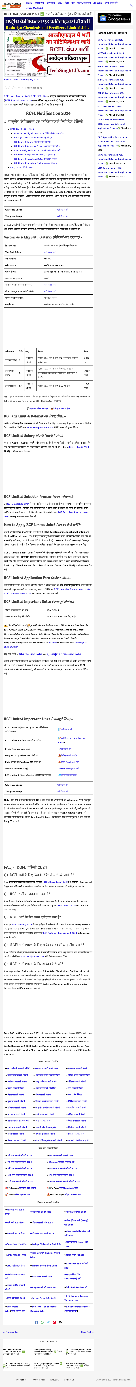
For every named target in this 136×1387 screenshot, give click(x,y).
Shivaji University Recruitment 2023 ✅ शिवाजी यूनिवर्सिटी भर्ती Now (48, 1351)
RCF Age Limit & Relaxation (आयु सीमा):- (33, 137)
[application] (44, 8)
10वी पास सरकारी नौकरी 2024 (20, 1175)
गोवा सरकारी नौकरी (43, 1094)
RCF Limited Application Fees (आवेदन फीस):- (35, 154)
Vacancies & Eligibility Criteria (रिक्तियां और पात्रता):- (39, 133)
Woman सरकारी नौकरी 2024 (44, 1265)
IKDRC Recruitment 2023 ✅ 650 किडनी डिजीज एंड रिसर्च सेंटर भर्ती (16, 1365)
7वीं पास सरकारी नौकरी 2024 (19, 1162)
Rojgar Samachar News (78, 1306)
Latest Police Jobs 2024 (44, 1298)
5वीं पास (10, 1155)
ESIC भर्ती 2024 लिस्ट (16, 1265)
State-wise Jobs (31, 654)
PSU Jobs (36, 1306)
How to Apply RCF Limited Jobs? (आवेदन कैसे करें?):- (38, 150)
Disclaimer (21, 1379)
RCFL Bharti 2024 (79, 446)
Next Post (87, 1332)
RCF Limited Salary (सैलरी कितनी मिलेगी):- (33, 141)
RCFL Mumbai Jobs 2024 (17, 593)
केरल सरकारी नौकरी (43, 1120)
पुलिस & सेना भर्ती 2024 (76, 1211)
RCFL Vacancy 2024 (18, 503)
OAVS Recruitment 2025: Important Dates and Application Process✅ (114, 159)
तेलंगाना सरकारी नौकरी (17, 1140)
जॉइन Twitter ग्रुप (73, 1194)
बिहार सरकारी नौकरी (16, 1094)
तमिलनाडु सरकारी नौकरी (45, 1133)
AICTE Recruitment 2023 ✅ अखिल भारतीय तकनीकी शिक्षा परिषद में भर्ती (79, 1351)
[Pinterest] (54, 1322)
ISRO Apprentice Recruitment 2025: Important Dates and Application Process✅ (112, 141)
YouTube (52, 642)
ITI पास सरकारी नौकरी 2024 (61, 1155)
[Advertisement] (48, 329)
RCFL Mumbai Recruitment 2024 (72, 589)
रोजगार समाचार (71, 1311)
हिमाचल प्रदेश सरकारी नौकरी (47, 1101)
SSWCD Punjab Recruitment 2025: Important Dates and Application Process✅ (111, 123)
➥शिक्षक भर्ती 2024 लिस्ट (40, 1211)
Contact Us (69, 1379)
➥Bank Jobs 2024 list (16, 1244)
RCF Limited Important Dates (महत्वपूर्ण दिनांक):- (36, 159)
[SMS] (60, 1322)
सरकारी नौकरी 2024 (23, 1155)
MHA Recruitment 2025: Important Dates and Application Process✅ (114, 172)
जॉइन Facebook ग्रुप (70, 762)
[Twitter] (48, 1322)
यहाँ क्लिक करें (62, 209)
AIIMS (35, 1276)
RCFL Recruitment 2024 (18, 100)
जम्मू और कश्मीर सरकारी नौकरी (47, 1107)
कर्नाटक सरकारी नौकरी (44, 1114)
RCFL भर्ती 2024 (39, 96)
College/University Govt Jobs (46, 1244)
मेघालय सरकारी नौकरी (77, 1120)
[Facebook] (36, 1322)
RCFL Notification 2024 (17, 96)
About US (54, 1379)
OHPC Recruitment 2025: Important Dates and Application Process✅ (114, 44)
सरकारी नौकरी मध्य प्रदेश (45, 1127)
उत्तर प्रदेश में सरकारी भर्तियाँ (18, 1068)
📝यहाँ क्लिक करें (65, 729)
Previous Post (11, 1332)
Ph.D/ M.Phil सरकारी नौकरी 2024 (64, 1181)
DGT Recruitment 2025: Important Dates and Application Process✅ (114, 110)
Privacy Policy (38, 1379)
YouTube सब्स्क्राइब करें (68, 768)
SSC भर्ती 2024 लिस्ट (16, 1233)
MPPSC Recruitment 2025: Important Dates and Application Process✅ (114, 57)
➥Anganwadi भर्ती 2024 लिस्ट (43, 1287)
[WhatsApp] (42, 1322)
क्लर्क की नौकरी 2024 (16, 1298)
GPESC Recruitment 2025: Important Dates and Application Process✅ (114, 97)
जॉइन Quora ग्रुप (22, 1194)
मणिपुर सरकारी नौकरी (76, 1114)
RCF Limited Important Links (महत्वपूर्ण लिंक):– (35, 163)
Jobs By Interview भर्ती (77, 1287)
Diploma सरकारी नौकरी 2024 (62, 1162)
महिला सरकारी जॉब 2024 (42, 1222)
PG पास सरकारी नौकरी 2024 (61, 1175)
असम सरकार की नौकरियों (45, 1088)
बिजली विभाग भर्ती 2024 (76, 1255)
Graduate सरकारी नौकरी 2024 (63, 1168)
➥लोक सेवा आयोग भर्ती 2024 (42, 1233)
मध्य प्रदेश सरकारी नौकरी (18, 1075)
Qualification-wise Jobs (64, 654)
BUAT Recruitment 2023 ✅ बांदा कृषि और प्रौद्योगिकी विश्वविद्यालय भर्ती (48, 1365)
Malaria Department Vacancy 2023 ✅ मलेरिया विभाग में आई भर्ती (77, 1365)
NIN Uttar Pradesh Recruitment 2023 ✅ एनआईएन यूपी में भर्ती (14, 1351)
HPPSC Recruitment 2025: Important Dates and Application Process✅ (114, 70)
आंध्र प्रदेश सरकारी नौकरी (46, 1081)
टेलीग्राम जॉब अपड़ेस (61, 408)
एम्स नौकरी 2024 (45, 1276)
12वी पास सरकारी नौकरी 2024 (20, 1181)
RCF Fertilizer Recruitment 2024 (60, 933)
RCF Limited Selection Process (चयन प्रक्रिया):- (37, 146)
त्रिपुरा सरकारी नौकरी (77, 1133)
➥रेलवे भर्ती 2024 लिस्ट (15, 1222)
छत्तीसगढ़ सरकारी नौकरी (17, 1081)
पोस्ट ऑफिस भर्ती (18, 1311)
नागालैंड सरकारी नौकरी (77, 1107)
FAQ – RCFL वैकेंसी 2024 (21, 167)
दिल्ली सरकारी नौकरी (16, 1088)
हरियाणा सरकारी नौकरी (16, 1107)
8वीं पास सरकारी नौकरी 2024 (19, 1168)
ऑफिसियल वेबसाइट (68, 775)
